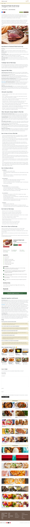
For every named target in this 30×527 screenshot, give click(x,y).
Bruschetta (3, 304)
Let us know (17, 293)
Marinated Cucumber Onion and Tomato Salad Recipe (7, 426)
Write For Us (16, 514)
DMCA (22, 517)
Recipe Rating (4, 372)
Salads (9, 513)
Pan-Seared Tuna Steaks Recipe (19, 434)
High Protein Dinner (4, 9)
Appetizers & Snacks (4, 513)
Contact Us (23, 513)
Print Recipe (21, 12)
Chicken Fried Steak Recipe (6, 434)
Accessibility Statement (25, 514)
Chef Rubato (23, 518)
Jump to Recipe (26, 12)
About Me (16, 513)
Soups (9, 514)
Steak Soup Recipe (18, 408)
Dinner (5, 3)
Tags (9, 517)
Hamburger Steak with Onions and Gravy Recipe (21, 417)
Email (3, 391)
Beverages (3, 514)
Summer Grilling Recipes (12, 9)
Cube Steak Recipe (4, 408)
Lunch (2, 518)
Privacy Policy (17, 517)
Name (3, 388)
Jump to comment (6, 246)
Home (2, 3)
